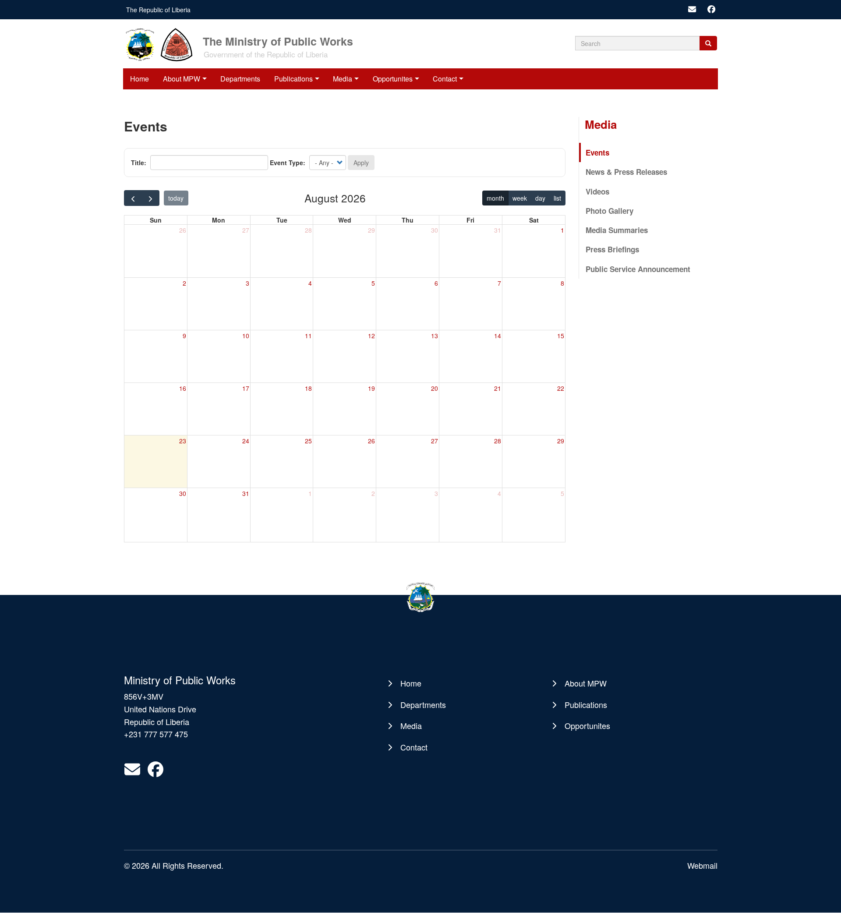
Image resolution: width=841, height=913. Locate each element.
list (557, 198)
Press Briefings (612, 249)
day (540, 198)
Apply (361, 162)
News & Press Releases (626, 171)
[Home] (162, 44)
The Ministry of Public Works (278, 40)
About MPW (181, 79)
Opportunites (393, 79)
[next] (150, 198)
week (519, 198)
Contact (445, 79)
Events (597, 152)
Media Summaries (617, 230)
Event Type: (287, 162)
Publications (293, 79)
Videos (597, 191)
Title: (138, 162)
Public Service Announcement (638, 269)
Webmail (702, 865)
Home (139, 79)
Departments (240, 79)
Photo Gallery (609, 210)
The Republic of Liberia (158, 9)
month (495, 198)
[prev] (133, 198)
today (176, 198)
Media (342, 79)
